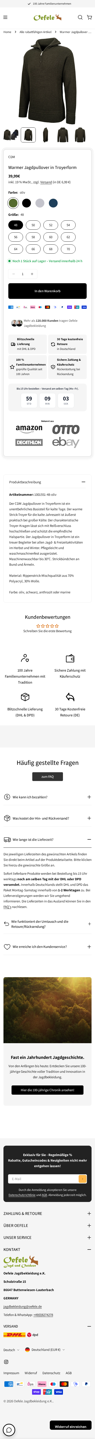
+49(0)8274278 (43, 1315)
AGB (44, 1195)
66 (33, 249)
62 (68, 237)
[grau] (40, 203)
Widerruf (31, 1373)
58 (33, 237)
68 (50, 249)
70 (68, 249)
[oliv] (13, 203)
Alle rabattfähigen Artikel (35, 32)
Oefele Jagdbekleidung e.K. (33, 1401)
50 (33, 225)
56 (15, 237)
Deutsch (9, 1350)
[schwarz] (26, 203)
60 (50, 237)
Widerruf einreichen (70, 1427)
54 (68, 225)
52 (50, 225)
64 (15, 249)
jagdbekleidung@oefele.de (22, 1306)
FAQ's (7, 906)
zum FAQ (48, 776)
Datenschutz (51, 1373)
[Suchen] (80, 17)
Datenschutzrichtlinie (22, 1195)
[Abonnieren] (82, 1179)
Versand (46, 182)
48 (15, 225)
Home (7, 32)
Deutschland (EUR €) (46, 1349)
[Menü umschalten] (5, 17)
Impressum (11, 1373)
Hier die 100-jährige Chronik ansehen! (47, 1090)
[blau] (53, 203)
